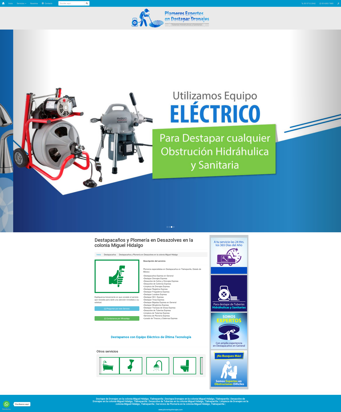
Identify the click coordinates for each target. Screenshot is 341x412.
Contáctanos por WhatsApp (118, 318)
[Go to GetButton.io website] (6, 409)
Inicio (10, 3)
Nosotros (34, 3)
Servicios (21, 3)
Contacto (48, 3)
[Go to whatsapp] (6, 404)
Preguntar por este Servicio (118, 308)
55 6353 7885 (327, 3)
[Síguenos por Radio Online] (338, 3)
